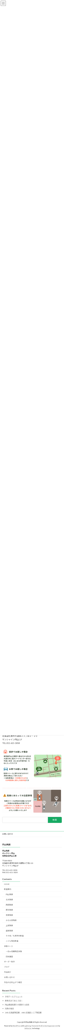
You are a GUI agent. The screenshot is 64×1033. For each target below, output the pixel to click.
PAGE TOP (59, 998)
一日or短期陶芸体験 (14, 951)
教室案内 (7, 889)
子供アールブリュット (14, 997)
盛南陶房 (9, 931)
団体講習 (9, 956)
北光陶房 (9, 899)
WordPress (17, 1026)
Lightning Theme (30, 1026)
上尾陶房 (9, 925)
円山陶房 (9, 894)
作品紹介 (7, 972)
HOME (7, 884)
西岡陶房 (9, 905)
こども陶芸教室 (12, 941)
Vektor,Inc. (28, 1028)
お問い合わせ (7, 834)
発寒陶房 (9, 915)
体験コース (8, 946)
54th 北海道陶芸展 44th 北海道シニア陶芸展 (23, 1012)
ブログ (6, 967)
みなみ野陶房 (11, 920)
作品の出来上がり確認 (13, 982)
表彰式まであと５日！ (14, 1001)
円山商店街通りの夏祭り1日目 (17, 1005)
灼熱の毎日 (9, 1008)
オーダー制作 (9, 962)
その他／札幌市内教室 (15, 936)
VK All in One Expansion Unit (48, 1026)
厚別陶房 (9, 910)
